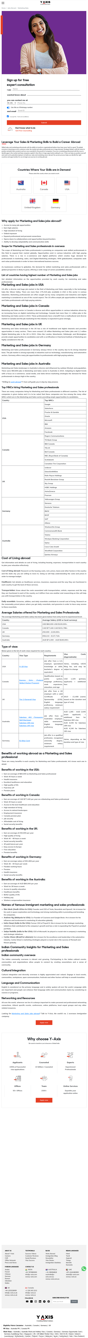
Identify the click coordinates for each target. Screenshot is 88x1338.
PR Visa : (6, 1329)
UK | (34, 1334)
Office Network (10, 1260)
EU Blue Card (24, 741)
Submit (44, 123)
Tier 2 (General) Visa (27, 699)
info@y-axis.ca (30, 1293)
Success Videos (30, 1254)
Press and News (11, 1263)
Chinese (8, 1274)
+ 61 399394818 (51, 1272)
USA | (57, 1334)
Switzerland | (64, 1336)
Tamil (68, 1256)
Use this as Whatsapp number (22, 107)
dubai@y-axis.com (72, 1274)
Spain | (56, 1336)
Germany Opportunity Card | (72, 1332)
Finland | (35, 1336)
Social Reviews (30, 1258)
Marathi (68, 1263)
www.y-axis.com (31, 1277)
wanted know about (16, 95)
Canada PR (25, 1329)
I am (9, 90)
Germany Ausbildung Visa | (13, 1334)
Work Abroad (50, 1254)
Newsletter (49, 1258)
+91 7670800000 (31, 1272)
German (8, 1276)
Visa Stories (50, 1260)
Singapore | (28, 1334)
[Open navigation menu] (3, 2)
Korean (7, 1279)
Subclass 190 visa (26, 726)
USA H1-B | (64, 1334)
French (7, 1272)
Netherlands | (19, 1336)
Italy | (71, 1336)
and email (11, 111)
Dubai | (71, 1334)
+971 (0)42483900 (72, 1272)
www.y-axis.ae (71, 1277)
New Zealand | (79, 1336)
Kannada (69, 1265)
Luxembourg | (9, 1336)
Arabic (7, 1270)
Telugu (68, 1260)
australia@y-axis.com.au (50, 1276)
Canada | (36, 1325)
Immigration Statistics (53, 1263)
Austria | (28, 1336)
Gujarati (69, 1258)
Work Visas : (8, 1332)
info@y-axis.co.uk (11, 1293)
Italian (7, 1283)
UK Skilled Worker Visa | (45, 1334)
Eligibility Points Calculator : (13, 1325)
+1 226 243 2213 (31, 1291)
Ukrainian (8, 1281)
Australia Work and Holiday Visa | (33, 1332)
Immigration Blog (52, 1256)
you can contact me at (17, 100)
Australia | (28, 1325)
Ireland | (77, 1334)
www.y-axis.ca (30, 1295)
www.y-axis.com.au (52, 1279)
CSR (6, 1258)
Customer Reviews (32, 1256)
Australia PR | (15, 1329)
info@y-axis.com (31, 1274)
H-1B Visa (23, 666)
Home (4, 8)
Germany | (44, 1325)
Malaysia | (49, 1336)
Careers (8, 1256)
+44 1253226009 (11, 1291)
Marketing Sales (23, 8)
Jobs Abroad (12, 8)
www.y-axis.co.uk (11, 1295)
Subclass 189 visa (26, 723)
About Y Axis (9, 1254)
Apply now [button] (44, 1023)
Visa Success (30, 1260)
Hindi (68, 1254)
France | (42, 1336)
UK (50, 1325)
